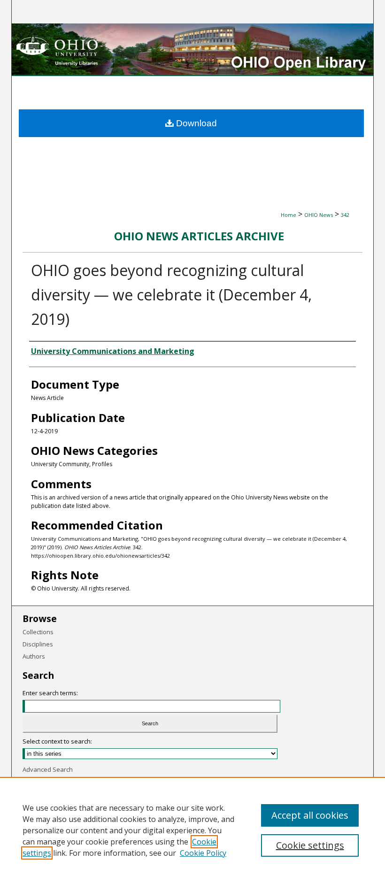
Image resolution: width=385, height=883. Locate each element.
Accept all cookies (309, 815)
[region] (192, 830)
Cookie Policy (203, 853)
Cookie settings (310, 845)
